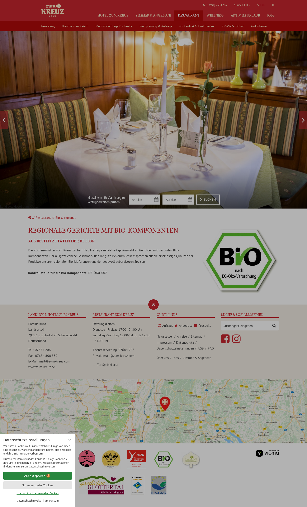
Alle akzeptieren (34, 476)
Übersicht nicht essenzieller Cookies (38, 493)
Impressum (52, 500)
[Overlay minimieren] (69, 439)
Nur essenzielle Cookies (37, 485)
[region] (37, 456)
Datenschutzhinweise (28, 500)
